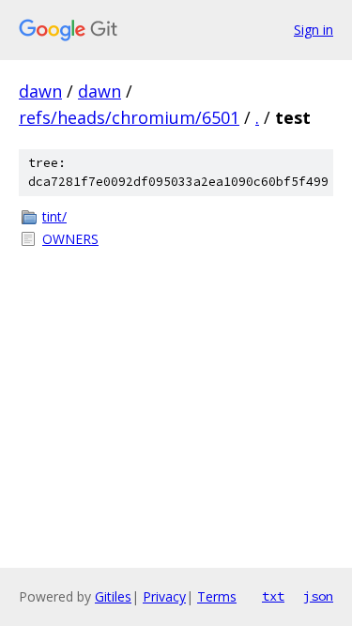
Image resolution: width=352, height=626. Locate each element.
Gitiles (113, 596)
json (318, 596)
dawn (40, 91)
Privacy (164, 596)
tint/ (54, 216)
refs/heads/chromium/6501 (129, 117)
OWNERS (70, 239)
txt (273, 596)
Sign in (313, 29)
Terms (217, 596)
